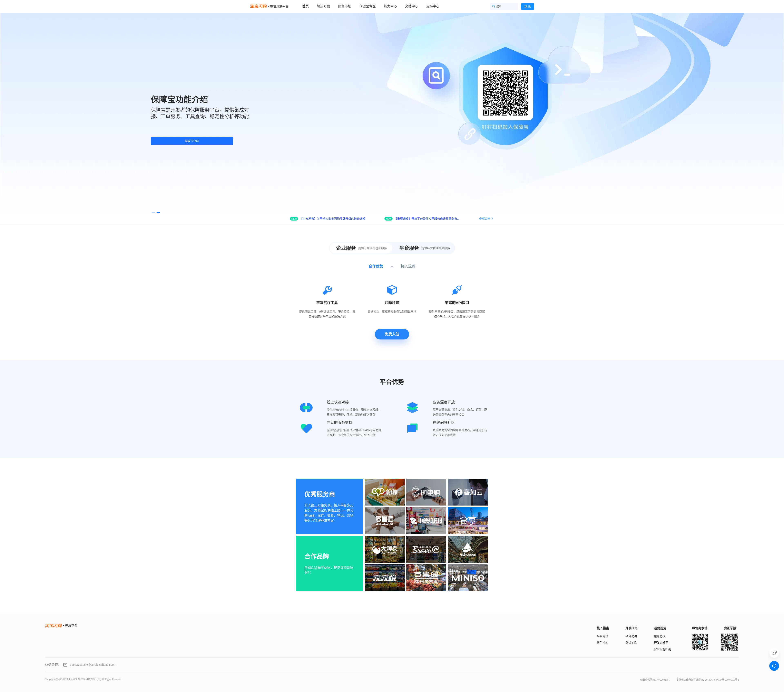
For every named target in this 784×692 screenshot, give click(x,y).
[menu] (377, 6)
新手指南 (602, 642)
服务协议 (659, 636)
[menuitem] (305, 6)
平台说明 (631, 636)
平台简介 (602, 636)
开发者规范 (661, 642)
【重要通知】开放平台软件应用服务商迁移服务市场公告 (427, 218)
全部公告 (484, 218)
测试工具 (631, 642)
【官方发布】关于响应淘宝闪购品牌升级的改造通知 (332, 218)
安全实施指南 (662, 649)
